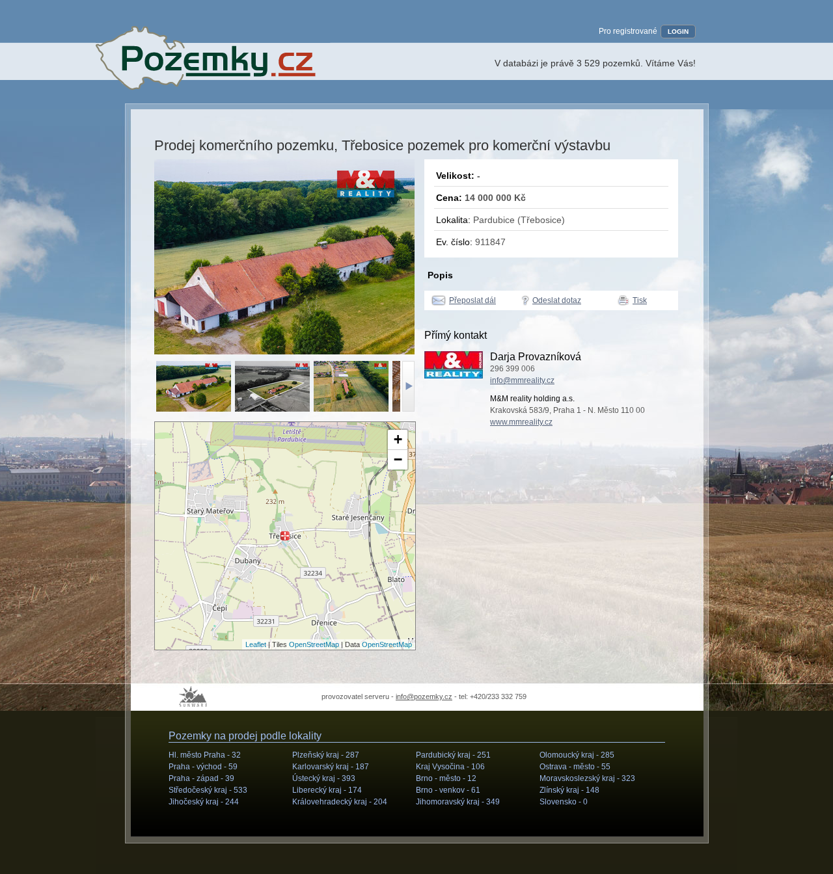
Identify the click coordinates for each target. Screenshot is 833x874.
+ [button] (398, 439)
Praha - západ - (201, 778)
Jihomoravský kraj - (458, 801)
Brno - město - (446, 778)
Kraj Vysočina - (450, 766)
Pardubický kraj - (453, 755)
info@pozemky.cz (424, 696)
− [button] (398, 459)
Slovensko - (563, 801)
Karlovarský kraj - (330, 766)
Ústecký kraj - (323, 778)
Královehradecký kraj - (339, 801)
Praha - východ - (203, 766)
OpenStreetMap (314, 644)
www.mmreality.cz (521, 422)
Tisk (640, 300)
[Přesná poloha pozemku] (285, 535)
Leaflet (255, 644)
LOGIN (678, 31)
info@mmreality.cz (522, 380)
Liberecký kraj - (327, 790)
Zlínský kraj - (569, 790)
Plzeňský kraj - (325, 755)
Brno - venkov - (448, 790)
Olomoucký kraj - (576, 755)
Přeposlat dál (472, 300)
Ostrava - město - (574, 766)
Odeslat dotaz (556, 300)
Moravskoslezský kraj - (587, 778)
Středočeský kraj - (208, 790)
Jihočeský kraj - (204, 801)
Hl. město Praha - (205, 755)
